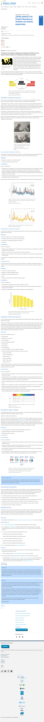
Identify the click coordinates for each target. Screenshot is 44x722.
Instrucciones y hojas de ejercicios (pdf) (22, 615)
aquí (5, 529)
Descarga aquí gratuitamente (9, 524)
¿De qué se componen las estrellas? (19, 553)
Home (2, 6)
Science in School (18, 14)
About (30, 6)
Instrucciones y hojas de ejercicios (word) (22, 613)
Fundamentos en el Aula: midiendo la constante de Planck (24, 520)
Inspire (15, 6)
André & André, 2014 (22, 419)
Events (26, 6)
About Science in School (5, 654)
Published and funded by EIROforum (7, 717)
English (3, 40)
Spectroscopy (31, 35)
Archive (2, 665)
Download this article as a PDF (21, 629)
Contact (29, 3)
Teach (23, 6)
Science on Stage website (20, 545)
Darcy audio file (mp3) (19, 622)
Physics (9, 33)
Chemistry (6, 33)
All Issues (11, 6)
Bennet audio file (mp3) (19, 617)
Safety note (3, 661)
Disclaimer (3, 662)
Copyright (2, 660)
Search (38, 3)
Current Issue (6, 6)
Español (3, 45)
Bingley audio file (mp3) (19, 620)
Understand (19, 6)
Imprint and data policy (5, 657)
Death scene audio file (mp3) (20, 624)
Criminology (15, 35)
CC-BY (2, 608)
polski (3, 43)
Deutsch (3, 41)
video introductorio (11, 526)
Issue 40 (27, 14)
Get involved (34, 6)
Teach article (41, 17)
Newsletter (34, 3)
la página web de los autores (28, 560)
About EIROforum (4, 655)
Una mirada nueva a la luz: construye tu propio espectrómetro (21, 558)
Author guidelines (4, 9)
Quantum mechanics (24, 35)
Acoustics (7, 35)
